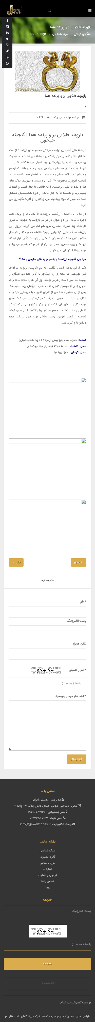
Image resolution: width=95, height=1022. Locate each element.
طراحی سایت (81, 1016)
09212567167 (37, 812)
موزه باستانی (47, 862)
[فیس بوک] (8, 20)
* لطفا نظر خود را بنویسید (70, 696)
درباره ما (47, 869)
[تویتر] (7, 39)
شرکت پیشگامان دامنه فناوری (23, 1016)
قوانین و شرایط (47, 875)
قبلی (17, 562)
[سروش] (7, 57)
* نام (83, 601)
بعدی (77, 562)
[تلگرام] (7, 51)
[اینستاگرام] (7, 27)
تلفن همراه (79, 643)
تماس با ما (47, 881)
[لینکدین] (7, 33)
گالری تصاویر (47, 856)
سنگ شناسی (47, 850)
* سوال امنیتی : (76, 670)
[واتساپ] (7, 63)
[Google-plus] (7, 45)
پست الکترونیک (76, 620)
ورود (47, 887)
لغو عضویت (47, 983)
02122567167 (39, 818)
